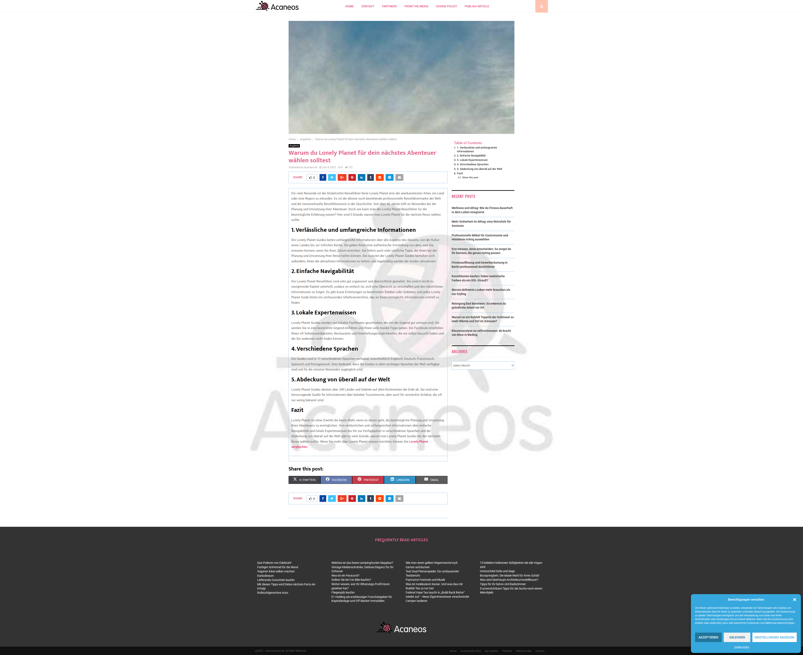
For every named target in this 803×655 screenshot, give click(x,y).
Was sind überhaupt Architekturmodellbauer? (509, 579)
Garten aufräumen (418, 567)
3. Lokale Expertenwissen (472, 160)
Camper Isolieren (416, 600)
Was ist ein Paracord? (345, 575)
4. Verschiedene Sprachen (472, 164)
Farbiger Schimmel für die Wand (277, 567)
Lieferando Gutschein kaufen (276, 580)
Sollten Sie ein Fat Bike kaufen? (351, 579)
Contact (540, 651)
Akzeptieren (708, 637)
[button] (795, 599)
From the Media (416, 6)
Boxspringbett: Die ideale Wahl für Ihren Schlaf (509, 575)
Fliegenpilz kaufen (343, 592)
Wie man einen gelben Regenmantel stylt (432, 562)
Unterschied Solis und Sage (497, 571)
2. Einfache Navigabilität (471, 155)
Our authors (491, 651)
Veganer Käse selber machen (276, 571)
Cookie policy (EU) (470, 651)
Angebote (294, 146)
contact (368, 6)
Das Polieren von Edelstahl (274, 562)
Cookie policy (741, 647)
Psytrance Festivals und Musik (425, 579)
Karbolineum (265, 575)
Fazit (460, 173)
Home (349, 6)
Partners (389, 6)
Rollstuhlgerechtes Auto (272, 592)
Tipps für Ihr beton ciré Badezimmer (503, 584)
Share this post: (470, 177)
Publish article (477, 6)
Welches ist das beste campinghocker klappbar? (362, 562)
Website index (524, 651)
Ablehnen (737, 637)
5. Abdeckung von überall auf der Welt (479, 168)
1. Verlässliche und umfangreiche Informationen (477, 149)
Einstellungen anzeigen (774, 637)
